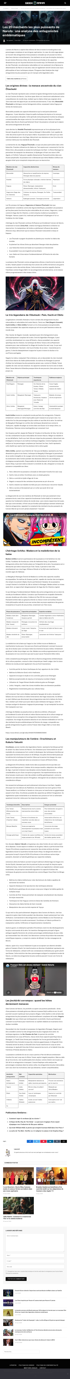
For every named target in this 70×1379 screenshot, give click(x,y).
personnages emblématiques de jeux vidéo (48, 933)
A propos (13, 1365)
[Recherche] (65, 3)
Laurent (11, 40)
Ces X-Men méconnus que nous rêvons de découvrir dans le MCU (35, 1340)
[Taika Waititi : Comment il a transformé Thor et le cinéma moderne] (18, 1205)
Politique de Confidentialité (47, 1365)
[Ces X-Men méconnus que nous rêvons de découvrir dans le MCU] (8, 1342)
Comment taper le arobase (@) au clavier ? (24, 1118)
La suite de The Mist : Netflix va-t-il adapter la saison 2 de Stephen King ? (36, 1131)
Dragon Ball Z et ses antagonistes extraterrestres (36, 270)
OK (35, 1376)
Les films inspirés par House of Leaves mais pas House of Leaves (35, 1300)
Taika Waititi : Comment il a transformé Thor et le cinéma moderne (17, 1218)
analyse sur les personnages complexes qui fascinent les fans (27, 443)
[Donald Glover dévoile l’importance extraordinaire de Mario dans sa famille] (8, 1292)
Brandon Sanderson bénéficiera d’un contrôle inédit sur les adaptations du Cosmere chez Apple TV (49, 1189)
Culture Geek (7, 22)
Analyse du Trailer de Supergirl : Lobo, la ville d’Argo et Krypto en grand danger (40, 1320)
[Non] (68, 1374)
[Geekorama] (35, 3)
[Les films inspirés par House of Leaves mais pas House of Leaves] (8, 1302)
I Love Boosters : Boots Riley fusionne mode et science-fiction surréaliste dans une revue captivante (17, 1189)
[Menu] (5, 3)
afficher (23, 78)
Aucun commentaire (30, 40)
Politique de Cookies (26, 1365)
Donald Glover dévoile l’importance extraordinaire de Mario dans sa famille (38, 1290)
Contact (43, 1368)
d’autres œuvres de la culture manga (47, 714)
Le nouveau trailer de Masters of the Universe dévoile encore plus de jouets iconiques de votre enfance (38, 1331)
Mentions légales (30, 1368)
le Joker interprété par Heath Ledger (40, 661)
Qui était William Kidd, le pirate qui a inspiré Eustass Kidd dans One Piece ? (36, 1128)
